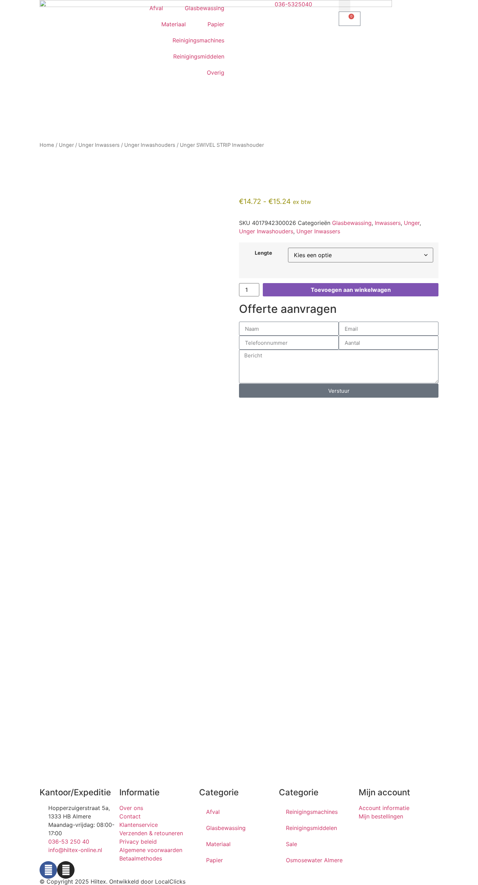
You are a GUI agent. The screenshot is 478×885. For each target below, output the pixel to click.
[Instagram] (66, 870)
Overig (215, 72)
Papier (216, 24)
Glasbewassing (204, 8)
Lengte (263, 253)
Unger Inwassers (99, 145)
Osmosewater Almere (314, 860)
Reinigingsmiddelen (198, 56)
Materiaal (173, 24)
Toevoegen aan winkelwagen (351, 289)
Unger (66, 145)
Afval (156, 8)
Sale (291, 844)
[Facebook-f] (48, 870)
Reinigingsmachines (198, 40)
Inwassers (388, 222)
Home (47, 145)
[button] (344, 6)
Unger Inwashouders (149, 145)
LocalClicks (170, 881)
